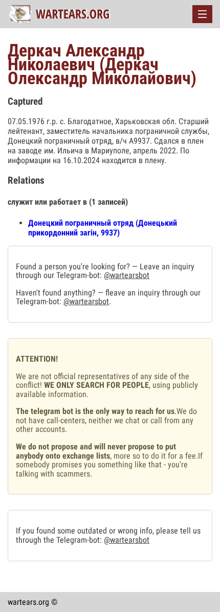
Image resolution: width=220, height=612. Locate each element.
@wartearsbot (126, 275)
